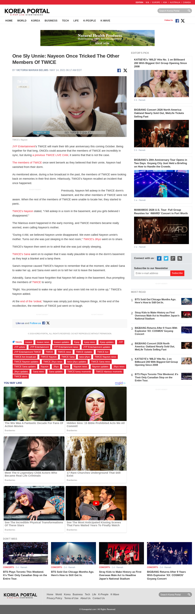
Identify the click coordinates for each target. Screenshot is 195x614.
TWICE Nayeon (49, 357)
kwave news (43, 342)
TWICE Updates (84, 352)
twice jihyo (84, 357)
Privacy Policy (54, 598)
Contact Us (99, 598)
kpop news (89, 342)
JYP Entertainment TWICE (27, 352)
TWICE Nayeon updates (26, 361)
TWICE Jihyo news (52, 361)
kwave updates (61, 342)
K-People (89, 20)
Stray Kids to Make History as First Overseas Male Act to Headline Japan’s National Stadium (157, 315)
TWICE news (64, 352)
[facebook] (159, 258)
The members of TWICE (27, 162)
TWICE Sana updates (25, 366)
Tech (65, 20)
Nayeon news (80, 366)
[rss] (180, 258)
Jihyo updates (21, 371)
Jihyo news (119, 366)
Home (9, 20)
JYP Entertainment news (66, 347)
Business (51, 20)
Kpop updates (107, 342)
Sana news (38, 371)
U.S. (147, 2)
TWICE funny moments (79, 371)
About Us (85, 598)
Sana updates (56, 371)
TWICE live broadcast (25, 357)
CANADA (187, 2)
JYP (121, 342)
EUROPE (156, 2)
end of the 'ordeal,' (31, 301)
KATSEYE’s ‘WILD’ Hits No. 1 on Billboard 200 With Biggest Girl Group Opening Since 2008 (160, 63)
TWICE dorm (20, 376)
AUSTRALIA (175, 2)
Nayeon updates (100, 366)
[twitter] (166, 258)
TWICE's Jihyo (92, 239)
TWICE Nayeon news (105, 357)
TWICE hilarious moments (109, 371)
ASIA (165, 2)
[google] (173, 258)
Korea (35, 20)
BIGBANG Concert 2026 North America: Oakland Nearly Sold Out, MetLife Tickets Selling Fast (159, 113)
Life (76, 20)
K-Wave (105, 20)
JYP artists (19, 347)
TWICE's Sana (21, 254)
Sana (66, 366)
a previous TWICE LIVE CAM (50, 155)
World (22, 20)
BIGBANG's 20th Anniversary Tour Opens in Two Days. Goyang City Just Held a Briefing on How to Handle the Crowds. (160, 163)
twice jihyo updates (76, 361)
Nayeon (44, 366)
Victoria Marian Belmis (32, 70)
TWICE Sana (67, 357)
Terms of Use (71, 598)
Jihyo (56, 366)
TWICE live (102, 352)
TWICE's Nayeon (22, 211)
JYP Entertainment (23, 146)
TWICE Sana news (100, 361)
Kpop (76, 342)
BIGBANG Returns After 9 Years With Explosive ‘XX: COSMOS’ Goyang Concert (156, 331)
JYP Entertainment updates (96, 347)
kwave (28, 342)
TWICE (36, 282)
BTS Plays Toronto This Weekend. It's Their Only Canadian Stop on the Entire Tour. (156, 377)
